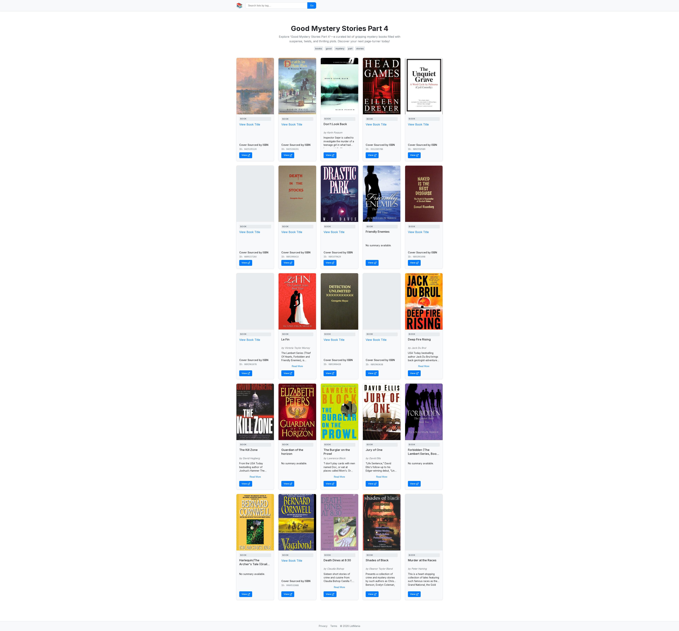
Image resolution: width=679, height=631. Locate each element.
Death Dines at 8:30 (337, 560)
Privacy (323, 626)
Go (312, 5)
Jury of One (374, 450)
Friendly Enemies (378, 231)
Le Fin (285, 339)
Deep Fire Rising (419, 339)
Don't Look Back (335, 124)
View (244, 155)
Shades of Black (377, 560)
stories (360, 48)
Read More (297, 366)
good (329, 48)
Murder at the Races (422, 560)
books (318, 48)
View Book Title (249, 124)
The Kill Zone (248, 450)
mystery (340, 48)
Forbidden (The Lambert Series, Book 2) (423, 453)
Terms (333, 626)
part (350, 48)
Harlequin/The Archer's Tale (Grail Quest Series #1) (253, 564)
